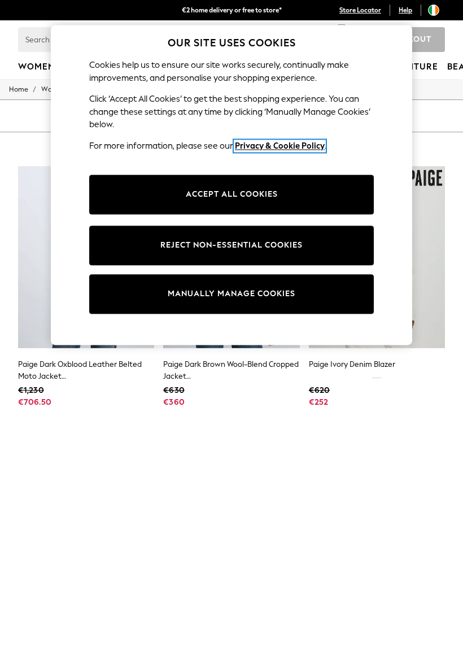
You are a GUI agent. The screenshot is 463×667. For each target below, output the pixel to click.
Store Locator (360, 10)
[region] (231, 185)
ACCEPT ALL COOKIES (232, 195)
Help (405, 10)
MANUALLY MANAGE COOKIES (231, 294)
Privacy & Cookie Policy (280, 146)
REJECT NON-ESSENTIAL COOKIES (231, 245)
